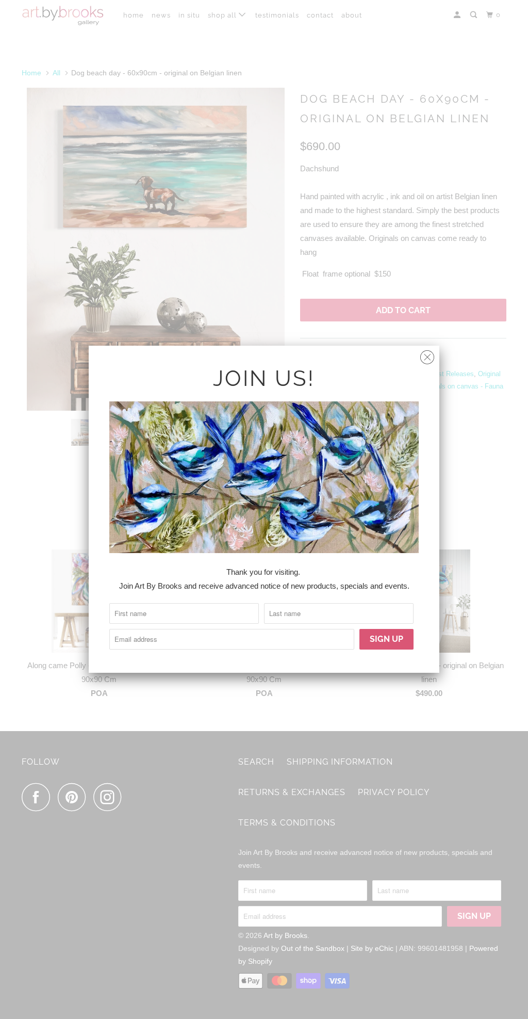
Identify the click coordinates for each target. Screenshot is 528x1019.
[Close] (427, 354)
